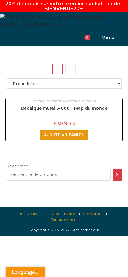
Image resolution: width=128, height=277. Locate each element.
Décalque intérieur (79, 101)
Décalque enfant (47, 101)
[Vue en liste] (70, 69)
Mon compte (93, 213)
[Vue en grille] (57, 69)
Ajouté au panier (64, 135)
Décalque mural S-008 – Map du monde (64, 108)
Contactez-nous (64, 219)
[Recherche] (117, 175)
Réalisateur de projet (60, 213)
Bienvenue (29, 213)
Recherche (17, 165)
